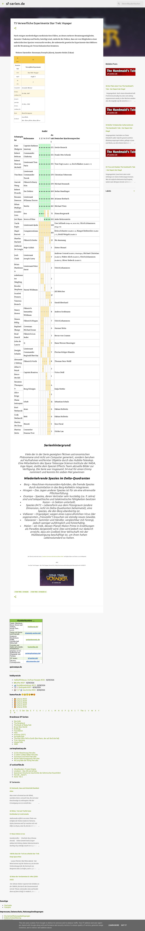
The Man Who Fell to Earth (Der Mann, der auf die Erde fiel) (36, 738)
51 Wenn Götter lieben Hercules (26, 755)
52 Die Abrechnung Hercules (24, 753)
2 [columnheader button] (41, 138)
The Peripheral (19, 723)
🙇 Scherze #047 (20, 705)
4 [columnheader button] (44, 138)
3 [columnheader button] (42, 138)
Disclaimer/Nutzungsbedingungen (17, 916)
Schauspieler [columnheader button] (18, 138)
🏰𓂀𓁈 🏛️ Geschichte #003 (25, 690)
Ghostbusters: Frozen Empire (25, 769)
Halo (16, 733)
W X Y (95, 711)
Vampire (7, 907)
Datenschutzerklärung (12, 918)
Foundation (18, 731)
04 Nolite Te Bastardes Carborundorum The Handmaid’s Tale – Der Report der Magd (119, 128)
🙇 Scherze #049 (20, 701)
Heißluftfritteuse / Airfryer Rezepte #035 (29, 680)
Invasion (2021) (20, 735)
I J (45, 711)
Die (27, 711)
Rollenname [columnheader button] (29, 138)
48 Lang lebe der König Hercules (26, 760)
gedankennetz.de (33, 640)
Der (23, 711)
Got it (124, 925)
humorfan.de (33, 647)
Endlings (17, 729)
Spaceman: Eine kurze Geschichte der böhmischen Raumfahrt (37, 773)
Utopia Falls (18, 742)
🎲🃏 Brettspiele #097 (22, 687)
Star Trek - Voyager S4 (38, 592)
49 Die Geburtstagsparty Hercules (27, 758)
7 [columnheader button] (49, 138)
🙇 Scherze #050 (20, 699)
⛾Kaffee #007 (19, 683)
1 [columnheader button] (39, 138)
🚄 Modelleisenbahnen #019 (25, 685)
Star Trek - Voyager (21, 592)
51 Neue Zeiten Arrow (17, 834)
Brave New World (20, 727)
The (81, 711)
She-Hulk (17, 721)
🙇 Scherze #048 (20, 703)
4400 (16, 744)
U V (87, 711)
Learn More (113, 925)
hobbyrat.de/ (33, 627)
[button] (15, 28)
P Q (67, 711)
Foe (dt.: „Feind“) (20, 775)
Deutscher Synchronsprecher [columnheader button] (67, 138)
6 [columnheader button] (48, 138)
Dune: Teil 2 (18, 777)
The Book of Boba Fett (22, 725)
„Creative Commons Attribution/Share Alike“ (53, 556)
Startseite (8, 905)
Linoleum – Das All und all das (25, 771)
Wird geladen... (15, 671)
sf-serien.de (15, 4)
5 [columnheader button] (46, 138)
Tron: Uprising (19, 740)
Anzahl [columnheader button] (52, 138)
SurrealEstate (19, 736)
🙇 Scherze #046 (20, 707)
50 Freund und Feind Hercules (25, 757)
